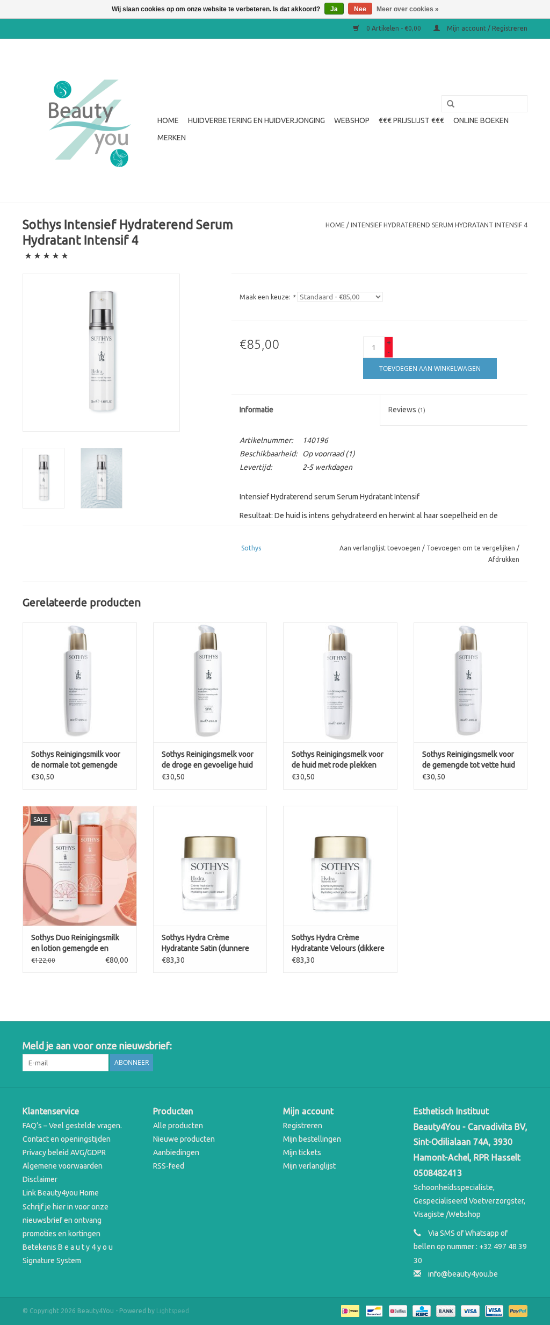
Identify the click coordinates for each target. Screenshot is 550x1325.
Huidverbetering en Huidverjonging (256, 120)
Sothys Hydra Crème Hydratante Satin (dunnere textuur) (205, 943)
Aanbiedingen (176, 1152)
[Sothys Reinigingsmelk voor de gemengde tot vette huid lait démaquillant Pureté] (471, 682)
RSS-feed (168, 1166)
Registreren (302, 1125)
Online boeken (481, 120)
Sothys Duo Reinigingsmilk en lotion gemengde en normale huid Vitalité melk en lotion (79, 943)
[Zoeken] (447, 104)
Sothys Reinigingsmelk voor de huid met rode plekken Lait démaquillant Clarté (337, 760)
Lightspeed (172, 1310)
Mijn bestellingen (312, 1139)
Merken (171, 137)
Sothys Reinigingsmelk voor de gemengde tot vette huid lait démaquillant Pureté (468, 760)
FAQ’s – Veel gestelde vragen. (72, 1125)
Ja (334, 9)
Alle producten (178, 1125)
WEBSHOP (352, 120)
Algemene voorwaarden (63, 1166)
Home (168, 120)
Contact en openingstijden (67, 1139)
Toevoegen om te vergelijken (471, 548)
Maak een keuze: (267, 296)
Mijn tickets (302, 1152)
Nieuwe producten (184, 1139)
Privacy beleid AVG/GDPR (64, 1152)
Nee (360, 9)
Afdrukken (503, 559)
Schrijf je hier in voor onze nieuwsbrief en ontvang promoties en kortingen (65, 1220)
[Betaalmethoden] (349, 1310)
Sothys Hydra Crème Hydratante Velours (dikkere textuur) (338, 943)
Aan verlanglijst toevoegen (380, 548)
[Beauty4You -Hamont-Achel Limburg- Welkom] (88, 121)
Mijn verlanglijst (309, 1166)
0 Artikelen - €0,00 (394, 28)
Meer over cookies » (408, 9)
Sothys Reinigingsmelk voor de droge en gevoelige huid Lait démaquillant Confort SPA (208, 760)
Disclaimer (40, 1179)
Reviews (406, 409)
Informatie (256, 409)
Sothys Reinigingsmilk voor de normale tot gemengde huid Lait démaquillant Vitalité (75, 760)
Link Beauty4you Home (61, 1192)
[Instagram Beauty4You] (518, 1046)
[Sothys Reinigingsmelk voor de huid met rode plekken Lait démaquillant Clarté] (340, 682)
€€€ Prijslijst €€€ (411, 120)
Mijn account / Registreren (486, 28)
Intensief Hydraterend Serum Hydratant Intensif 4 (439, 224)
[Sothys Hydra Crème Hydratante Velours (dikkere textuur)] (340, 866)
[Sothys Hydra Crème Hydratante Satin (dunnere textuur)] (210, 866)
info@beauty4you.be (463, 1274)
